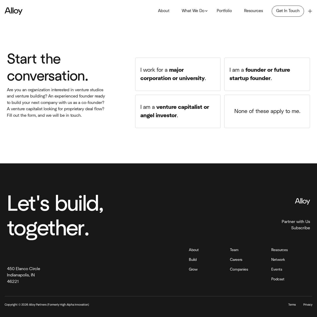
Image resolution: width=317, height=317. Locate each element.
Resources (253, 11)
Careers (236, 260)
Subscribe (300, 228)
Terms (292, 304)
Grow (193, 269)
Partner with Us (296, 222)
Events (276, 269)
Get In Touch (288, 11)
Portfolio (224, 11)
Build (193, 260)
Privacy (307, 304)
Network (278, 260)
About (163, 11)
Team (234, 250)
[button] (193, 11)
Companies (239, 269)
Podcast (278, 279)
